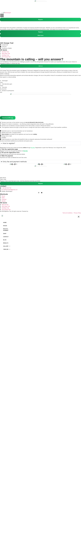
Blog (4, 239)
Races (5, 225)
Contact (6, 236)
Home (4, 222)
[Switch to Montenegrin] (7, 12)
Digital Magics (32, 211)
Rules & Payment (5, 229)
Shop (4, 233)
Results (5, 243)
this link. (33, 147)
